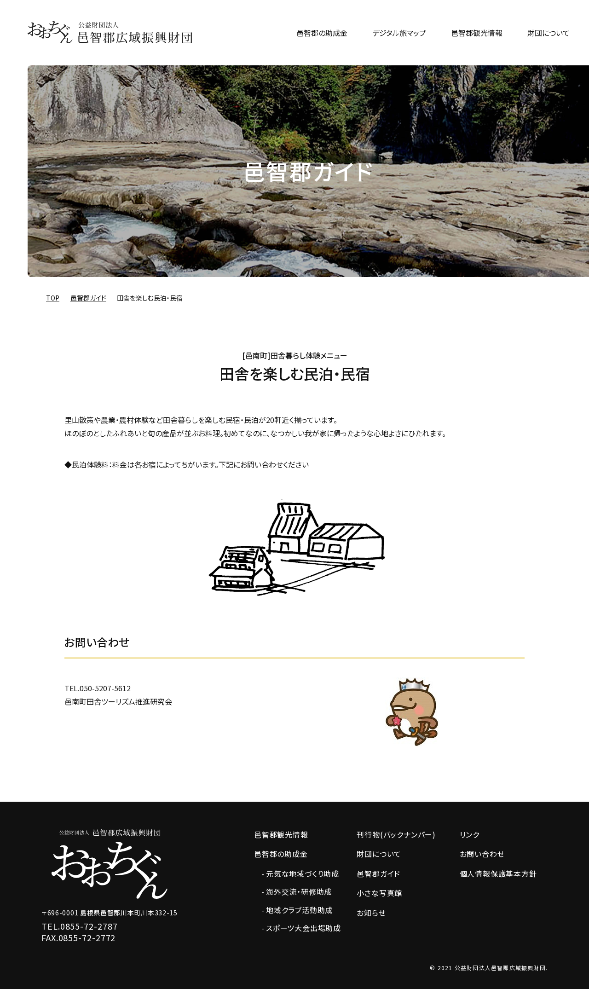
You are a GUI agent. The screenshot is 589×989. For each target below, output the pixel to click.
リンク (469, 834)
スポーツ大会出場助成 (303, 927)
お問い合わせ (482, 854)
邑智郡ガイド (88, 297)
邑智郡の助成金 (321, 32)
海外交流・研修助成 (299, 891)
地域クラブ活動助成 (299, 909)
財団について (548, 32)
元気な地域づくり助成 (302, 873)
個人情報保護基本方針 (498, 873)
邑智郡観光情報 (476, 32)
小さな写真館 (379, 893)
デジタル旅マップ (399, 32)
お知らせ (371, 913)
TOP (52, 297)
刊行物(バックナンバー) (396, 834)
